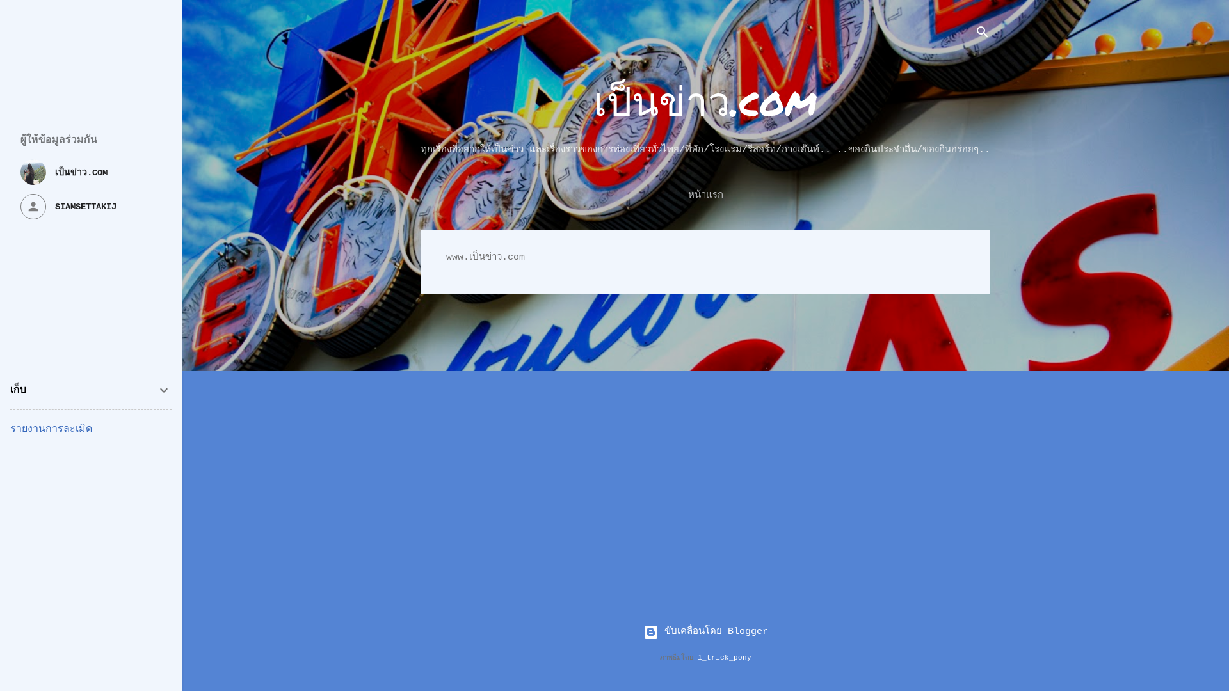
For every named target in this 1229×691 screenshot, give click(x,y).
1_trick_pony (724, 658)
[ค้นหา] (982, 34)
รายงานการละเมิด (51, 429)
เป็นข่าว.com (705, 100)
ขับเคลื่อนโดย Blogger (713, 631)
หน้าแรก (705, 195)
